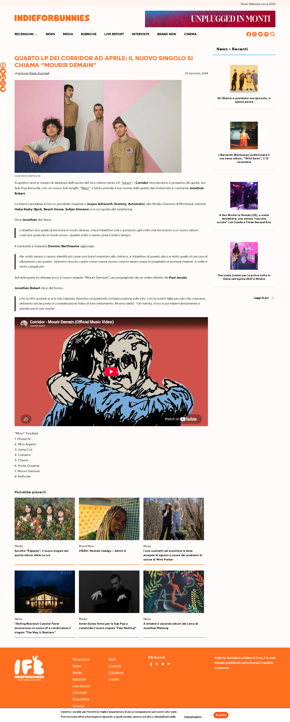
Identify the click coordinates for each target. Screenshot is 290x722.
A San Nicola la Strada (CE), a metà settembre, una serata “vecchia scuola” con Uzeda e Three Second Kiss (244, 219)
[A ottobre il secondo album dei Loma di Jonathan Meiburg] (173, 592)
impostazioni (192, 716)
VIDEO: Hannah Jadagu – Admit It (102, 551)
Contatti (115, 666)
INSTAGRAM (255, 34)
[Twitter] (3, 71)
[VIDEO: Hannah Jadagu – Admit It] (109, 519)
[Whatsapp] (3, 83)
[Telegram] (3, 89)
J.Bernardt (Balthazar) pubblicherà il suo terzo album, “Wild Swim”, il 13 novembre (244, 159)
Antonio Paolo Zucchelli (33, 73)
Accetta (220, 715)
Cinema (190, 34)
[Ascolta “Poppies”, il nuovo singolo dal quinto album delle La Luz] (45, 519)
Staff (112, 659)
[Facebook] (3, 65)
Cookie (114, 679)
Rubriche (88, 34)
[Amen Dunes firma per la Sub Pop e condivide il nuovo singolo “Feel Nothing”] (109, 592)
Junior (126, 183)
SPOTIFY (266, 34)
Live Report (114, 34)
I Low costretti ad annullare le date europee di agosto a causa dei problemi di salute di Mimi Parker (172, 555)
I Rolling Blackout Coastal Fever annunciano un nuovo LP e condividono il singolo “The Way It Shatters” (43, 628)
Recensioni (24, 34)
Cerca (273, 34)
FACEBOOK (249, 34)
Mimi (85, 188)
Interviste (140, 34)
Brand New (166, 34)
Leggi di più (261, 298)
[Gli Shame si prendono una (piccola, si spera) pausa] (244, 78)
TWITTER (261, 34)
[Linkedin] (3, 77)
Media (68, 34)
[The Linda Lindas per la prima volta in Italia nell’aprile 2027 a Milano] (244, 256)
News (50, 34)
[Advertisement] (244, 335)
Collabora (116, 672)
